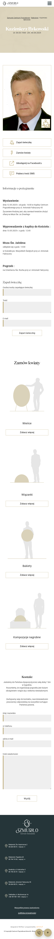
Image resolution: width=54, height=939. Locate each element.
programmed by (30, 927)
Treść (5, 300)
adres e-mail (8, 739)
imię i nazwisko (9, 713)
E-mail (5, 318)
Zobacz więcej (27, 432)
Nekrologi (34, 18)
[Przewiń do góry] (48, 933)
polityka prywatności (27, 913)
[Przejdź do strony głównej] (10, 3)
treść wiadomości (10, 754)
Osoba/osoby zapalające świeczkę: (18, 287)
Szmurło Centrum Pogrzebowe (18, 18)
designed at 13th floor (17, 927)
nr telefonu (7, 726)
